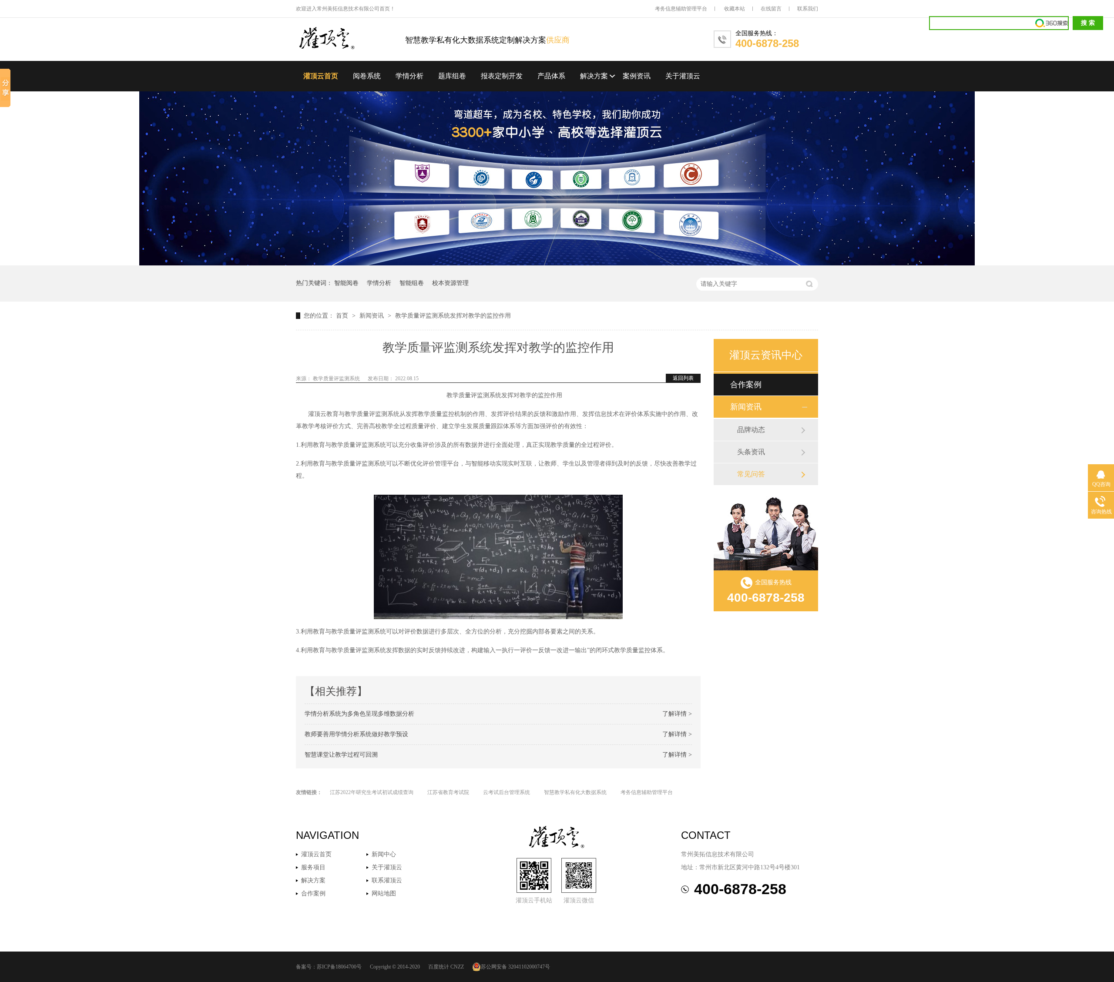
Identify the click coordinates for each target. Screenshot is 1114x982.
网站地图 (384, 893)
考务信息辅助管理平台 (681, 9)
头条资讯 (751, 452)
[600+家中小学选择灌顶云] (557, 263)
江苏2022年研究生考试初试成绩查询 (371, 792)
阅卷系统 (367, 76)
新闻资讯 (372, 315)
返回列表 (683, 378)
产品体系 (551, 76)
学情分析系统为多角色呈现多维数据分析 (359, 714)
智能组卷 (411, 283)
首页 (343, 315)
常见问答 (751, 474)
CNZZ (457, 967)
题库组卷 (452, 76)
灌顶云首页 (320, 76)
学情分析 (409, 76)
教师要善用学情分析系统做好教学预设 (356, 734)
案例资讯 (637, 76)
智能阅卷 (346, 283)
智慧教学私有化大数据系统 (575, 792)
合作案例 (746, 384)
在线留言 (771, 9)
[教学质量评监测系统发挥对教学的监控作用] (350, 39)
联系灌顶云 (387, 880)
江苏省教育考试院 (448, 792)
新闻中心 (384, 854)
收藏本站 (734, 9)
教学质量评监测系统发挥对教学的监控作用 (453, 315)
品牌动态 (751, 429)
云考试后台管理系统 (506, 792)
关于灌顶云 (682, 76)
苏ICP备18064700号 (339, 967)
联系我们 (807, 9)
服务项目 (313, 867)
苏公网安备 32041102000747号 (515, 967)
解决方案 (594, 76)
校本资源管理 (450, 283)
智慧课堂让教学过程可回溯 (341, 754)
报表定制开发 (502, 76)
